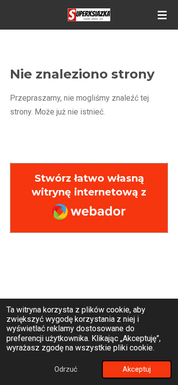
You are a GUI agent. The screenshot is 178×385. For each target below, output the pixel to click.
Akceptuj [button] (137, 369)
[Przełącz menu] (162, 15)
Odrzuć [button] (66, 369)
